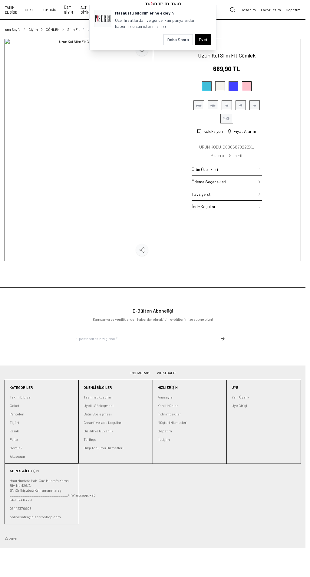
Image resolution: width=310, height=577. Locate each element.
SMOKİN (50, 10)
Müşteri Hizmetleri (172, 422)
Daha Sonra (178, 39)
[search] (232, 10)
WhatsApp (166, 373)
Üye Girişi (239, 405)
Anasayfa (165, 397)
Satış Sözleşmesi (98, 414)
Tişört (14, 422)
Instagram (140, 373)
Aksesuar (17, 456)
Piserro (217, 155)
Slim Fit (73, 29)
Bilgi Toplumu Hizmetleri (104, 448)
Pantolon (17, 414)
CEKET (30, 10)
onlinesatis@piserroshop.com (35, 517)
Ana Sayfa (13, 29)
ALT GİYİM (85, 9)
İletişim (164, 439)
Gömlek (16, 448)
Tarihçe (90, 439)
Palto (14, 439)
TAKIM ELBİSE (11, 9)
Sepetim (165, 431)
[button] (207, 87)
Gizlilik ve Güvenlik (98, 431)
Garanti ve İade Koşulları (103, 422)
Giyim (33, 29)
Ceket (14, 405)
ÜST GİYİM (68, 9)
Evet (203, 39)
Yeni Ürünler (168, 405)
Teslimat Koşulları (98, 397)
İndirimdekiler (169, 414)
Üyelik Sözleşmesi (99, 405)
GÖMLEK (52, 29)
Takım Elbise (20, 397)
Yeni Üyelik (240, 397)
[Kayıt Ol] (222, 338)
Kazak (14, 431)
